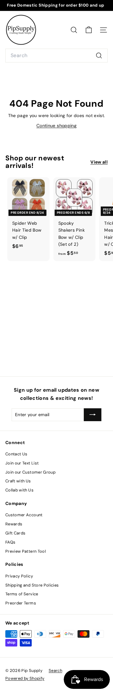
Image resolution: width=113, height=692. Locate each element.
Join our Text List (22, 463)
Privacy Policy (19, 576)
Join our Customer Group (30, 472)
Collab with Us (19, 490)
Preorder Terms (20, 603)
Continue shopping (56, 125)
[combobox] (56, 55)
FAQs (10, 542)
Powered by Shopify (24, 678)
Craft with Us (18, 481)
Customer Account (24, 515)
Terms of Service (21, 594)
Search (55, 670)
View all (99, 162)
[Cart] (88, 30)
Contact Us (16, 454)
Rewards (13, 524)
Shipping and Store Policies (32, 585)
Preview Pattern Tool (25, 551)
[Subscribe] (92, 414)
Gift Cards (15, 533)
